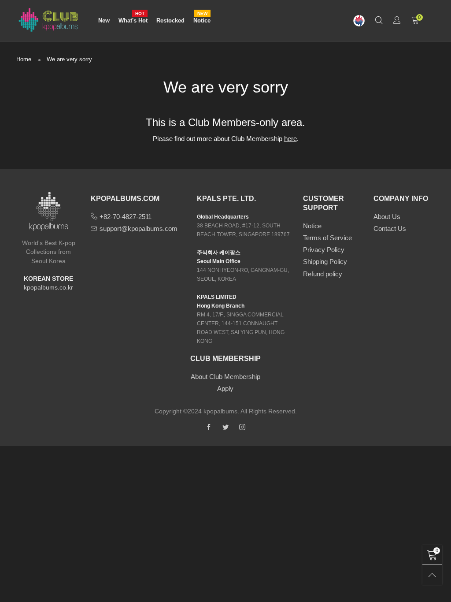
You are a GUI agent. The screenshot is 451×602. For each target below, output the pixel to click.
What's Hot (133, 20)
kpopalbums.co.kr (48, 287)
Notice (202, 20)
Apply (225, 388)
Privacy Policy (323, 249)
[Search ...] (379, 21)
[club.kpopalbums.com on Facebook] (208, 427)
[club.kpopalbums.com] (48, 19)
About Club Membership (225, 376)
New (104, 20)
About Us (386, 216)
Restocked (170, 20)
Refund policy (322, 274)
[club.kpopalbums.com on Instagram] (242, 427)
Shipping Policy (325, 261)
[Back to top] (432, 575)
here (290, 138)
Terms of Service (327, 238)
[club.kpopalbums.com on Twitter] (225, 427)
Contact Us (389, 228)
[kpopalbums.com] (359, 21)
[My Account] (397, 21)
